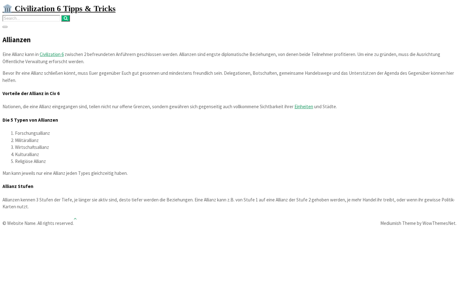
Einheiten (303, 106)
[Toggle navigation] (4, 27)
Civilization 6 (52, 54)
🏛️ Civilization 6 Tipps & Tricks (59, 8)
